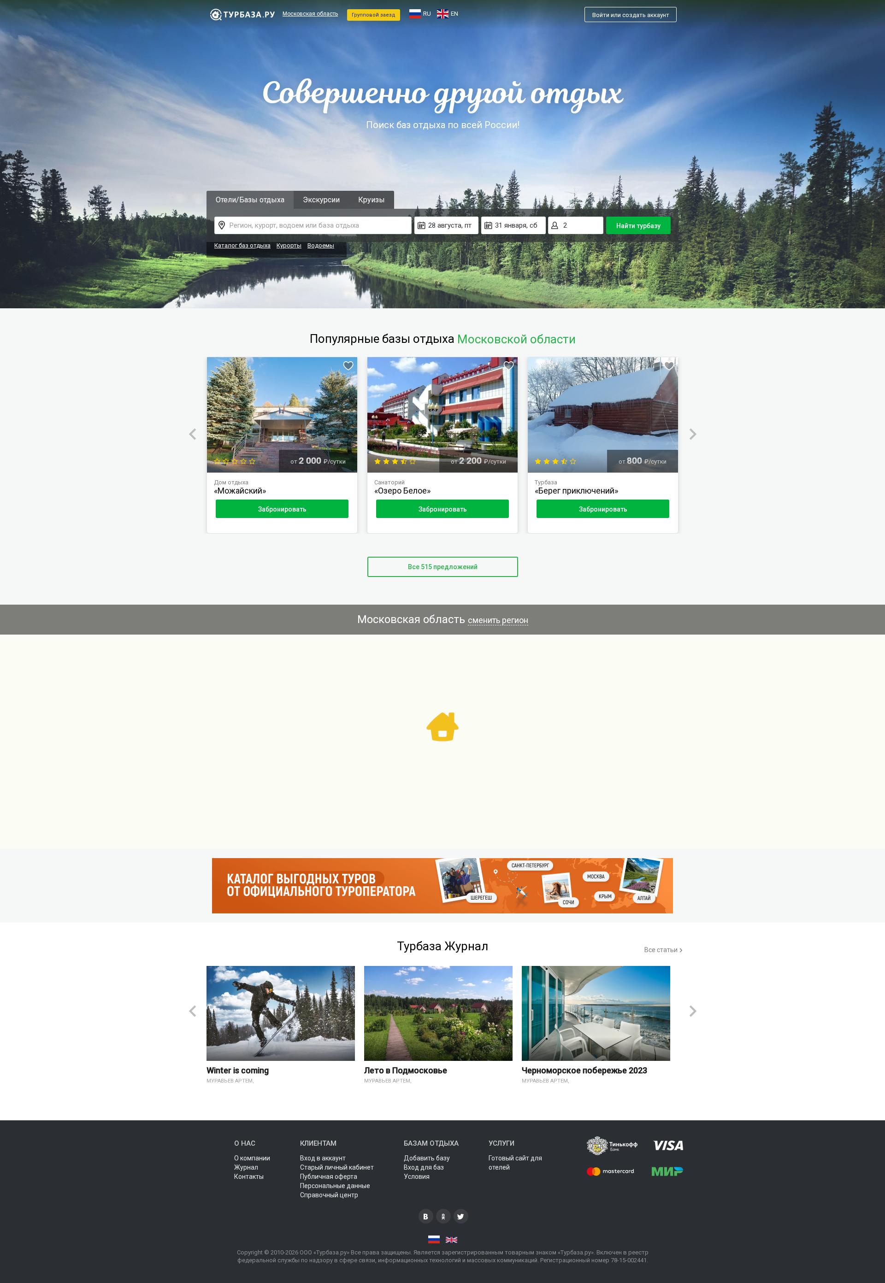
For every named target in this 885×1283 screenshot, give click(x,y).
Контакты (249, 1176)
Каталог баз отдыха (242, 245)
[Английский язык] (451, 1239)
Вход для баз (424, 1167)
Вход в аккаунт (323, 1158)
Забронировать (282, 509)
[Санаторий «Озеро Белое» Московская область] (442, 414)
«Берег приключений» (576, 491)
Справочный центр (329, 1195)
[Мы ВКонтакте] (426, 1216)
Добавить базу (427, 1158)
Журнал (246, 1167)
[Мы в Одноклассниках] (443, 1216)
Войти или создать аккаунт (630, 15)
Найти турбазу (638, 226)
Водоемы (320, 245)
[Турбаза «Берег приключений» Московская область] (603, 414)
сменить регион (498, 620)
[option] (282, 445)
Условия (417, 1176)
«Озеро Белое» (402, 491)
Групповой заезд (373, 15)
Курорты (289, 245)
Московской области (516, 339)
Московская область (310, 14)
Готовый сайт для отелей (515, 1162)
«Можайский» (240, 491)
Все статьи (661, 949)
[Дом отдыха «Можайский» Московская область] (282, 414)
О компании (252, 1158)
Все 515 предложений (443, 567)
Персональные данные (335, 1185)
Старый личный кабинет (337, 1167)
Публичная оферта (328, 1176)
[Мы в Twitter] (461, 1216)
